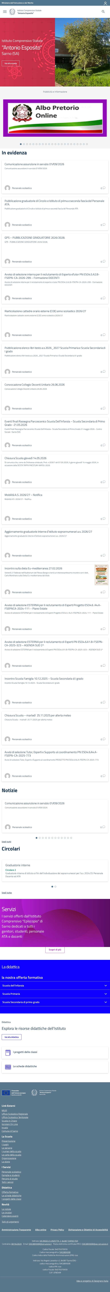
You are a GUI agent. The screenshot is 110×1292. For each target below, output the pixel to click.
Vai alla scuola (11, 63)
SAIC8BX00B (64, 1252)
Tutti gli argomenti (10, 1221)
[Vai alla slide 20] (80, 144)
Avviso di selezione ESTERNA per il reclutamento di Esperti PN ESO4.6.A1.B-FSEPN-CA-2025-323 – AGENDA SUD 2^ (54, 643)
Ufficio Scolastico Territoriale (15, 1117)
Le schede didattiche (11, 1195)
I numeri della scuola (11, 1151)
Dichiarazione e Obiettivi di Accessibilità (88, 1229)
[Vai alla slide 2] (24, 144)
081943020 (16, 1243)
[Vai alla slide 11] (52, 144)
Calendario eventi (10, 1216)
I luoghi (5, 1144)
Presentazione (8, 1141)
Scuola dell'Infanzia (13, 985)
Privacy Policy (57, 1229)
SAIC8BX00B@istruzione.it (40, 1243)
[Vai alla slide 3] (27, 144)
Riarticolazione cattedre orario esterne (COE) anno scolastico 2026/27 (45, 311)
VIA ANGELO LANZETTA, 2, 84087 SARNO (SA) (59, 1240)
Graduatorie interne (17, 865)
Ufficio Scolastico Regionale (15, 1114)
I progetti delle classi (11, 1199)
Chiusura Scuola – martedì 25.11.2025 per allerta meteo (38, 715)
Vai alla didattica (12, 1036)
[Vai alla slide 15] (65, 144)
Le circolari (7, 1212)
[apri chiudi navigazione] (5, 12)
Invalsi (5, 1127)
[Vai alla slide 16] (68, 144)
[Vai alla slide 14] (62, 144)
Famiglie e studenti (11, 1175)
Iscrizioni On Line (10, 1124)
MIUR (4, 1110)
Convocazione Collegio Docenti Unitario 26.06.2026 (35, 384)
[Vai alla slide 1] (21, 144)
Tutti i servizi (7, 1182)
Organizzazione (9, 1158)
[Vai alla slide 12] (55, 144)
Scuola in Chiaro (9, 1120)
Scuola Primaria (11, 994)
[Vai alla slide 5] (33, 144)
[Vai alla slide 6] (36, 144)
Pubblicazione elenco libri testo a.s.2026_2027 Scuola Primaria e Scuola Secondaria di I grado (55, 349)
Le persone (7, 1148)
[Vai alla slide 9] (46, 144)
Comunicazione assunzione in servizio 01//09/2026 (34, 164)
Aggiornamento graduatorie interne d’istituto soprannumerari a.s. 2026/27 (48, 531)
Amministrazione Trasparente (16, 1229)
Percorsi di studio (10, 1178)
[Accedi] (105, 2)
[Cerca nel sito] (103, 12)
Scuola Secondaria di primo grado (21, 1002)
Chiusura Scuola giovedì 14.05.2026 (25, 458)
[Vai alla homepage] (12, 12)
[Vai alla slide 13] (58, 144)
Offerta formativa (10, 1192)
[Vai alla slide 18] (74, 144)
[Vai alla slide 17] (71, 144)
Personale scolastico (11, 1171)
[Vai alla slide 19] (77, 144)
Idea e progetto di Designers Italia (92, 1281)
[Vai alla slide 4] (30, 144)
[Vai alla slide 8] (43, 144)
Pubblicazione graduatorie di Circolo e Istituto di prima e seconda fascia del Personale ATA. (54, 202)
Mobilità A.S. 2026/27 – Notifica (23, 495)
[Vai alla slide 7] (40, 144)
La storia (6, 1161)
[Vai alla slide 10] (49, 144)
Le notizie (6, 1209)
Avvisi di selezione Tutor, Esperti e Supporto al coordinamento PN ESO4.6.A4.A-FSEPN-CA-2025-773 (51, 754)
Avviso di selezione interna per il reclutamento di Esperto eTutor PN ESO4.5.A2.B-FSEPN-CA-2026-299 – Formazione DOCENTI (52, 276)
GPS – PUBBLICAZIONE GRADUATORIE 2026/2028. (35, 237)
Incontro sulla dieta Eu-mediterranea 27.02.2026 (33, 568)
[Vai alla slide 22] (87, 144)
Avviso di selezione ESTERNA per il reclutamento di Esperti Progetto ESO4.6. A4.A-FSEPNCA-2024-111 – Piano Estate (53, 607)
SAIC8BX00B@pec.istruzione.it (95, 1243)
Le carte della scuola (11, 1154)
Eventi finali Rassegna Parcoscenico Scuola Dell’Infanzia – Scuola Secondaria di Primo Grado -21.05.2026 (55, 423)
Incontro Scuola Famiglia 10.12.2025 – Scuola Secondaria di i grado (44, 678)
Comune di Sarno (10, 1131)
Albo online (40, 1229)
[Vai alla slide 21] (84, 144)
